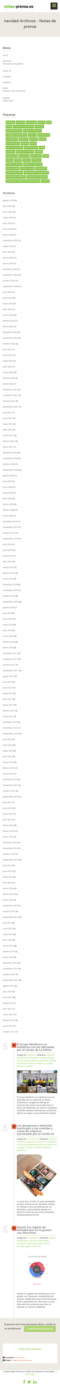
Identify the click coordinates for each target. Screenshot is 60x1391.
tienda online (12, 168)
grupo (33, 143)
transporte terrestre (37, 177)
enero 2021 (8, 447)
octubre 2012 (9, 974)
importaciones (31, 147)
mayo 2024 (8, 246)
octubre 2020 (9, 464)
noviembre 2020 (10, 458)
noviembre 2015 (10, 785)
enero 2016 (8, 773)
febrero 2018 (9, 641)
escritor (33, 139)
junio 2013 (8, 928)
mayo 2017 (8, 693)
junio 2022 (8, 355)
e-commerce (11, 139)
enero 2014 (8, 899)
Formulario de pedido (13, 63)
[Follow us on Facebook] (24, 1384)
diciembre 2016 (10, 722)
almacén (20, 122)
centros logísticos (32, 130)
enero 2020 (8, 515)
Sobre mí (7, 71)
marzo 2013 (8, 945)
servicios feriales (14, 164)
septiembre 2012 (11, 980)
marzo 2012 (8, 1014)
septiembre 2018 (11, 601)
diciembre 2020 (10, 452)
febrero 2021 (9, 441)
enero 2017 (8, 716)
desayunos (21, 1141)
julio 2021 (7, 412)
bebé (49, 122)
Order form (8, 100)
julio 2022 (7, 349)
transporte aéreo (14, 172)
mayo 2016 (8, 750)
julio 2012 (7, 991)
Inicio (5, 55)
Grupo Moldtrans (14, 147)
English (6, 98)
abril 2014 (7, 882)
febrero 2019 (9, 573)
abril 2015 (7, 819)
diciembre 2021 (10, 389)
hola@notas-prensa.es (21, 1360)
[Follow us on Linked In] (35, 1384)
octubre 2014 (9, 854)
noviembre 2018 (10, 590)
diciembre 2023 (10, 269)
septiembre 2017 (11, 670)
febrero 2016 (9, 768)
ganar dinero (43, 1243)
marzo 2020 (8, 504)
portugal (36, 160)
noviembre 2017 (10, 659)
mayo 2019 (8, 555)
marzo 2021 (8, 435)
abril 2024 (7, 252)
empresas (23, 139)
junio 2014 (8, 871)
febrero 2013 (9, 951)
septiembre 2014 (11, 859)
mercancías (11, 156)
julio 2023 (7, 292)
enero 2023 (8, 326)
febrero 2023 (9, 320)
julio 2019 (7, 544)
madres (38, 151)
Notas (5, 88)
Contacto (7, 82)
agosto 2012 (8, 985)
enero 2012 (8, 1026)
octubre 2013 (9, 911)
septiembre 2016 (11, 733)
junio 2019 (8, 550)
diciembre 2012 (10, 963)
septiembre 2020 (11, 469)
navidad (52, 1060)
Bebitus (41, 122)
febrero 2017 (9, 710)
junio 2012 (8, 997)
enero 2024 (8, 263)
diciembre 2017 (10, 653)
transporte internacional (36, 172)
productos (39, 1063)
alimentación (22, 1057)
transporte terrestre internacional (22, 181)
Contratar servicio (40, 1328)
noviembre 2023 (10, 275)
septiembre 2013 (11, 917)
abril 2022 (7, 366)
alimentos (33, 1057)
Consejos (7, 76)
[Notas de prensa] (18, 6)
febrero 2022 (9, 378)
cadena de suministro (23, 126)
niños (45, 156)
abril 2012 (7, 1008)
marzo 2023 (8, 315)
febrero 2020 (9, 510)
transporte (41, 168)
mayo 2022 (8, 361)
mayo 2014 (8, 877)
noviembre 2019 (10, 527)
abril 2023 (7, 309)
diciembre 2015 (10, 779)
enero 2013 (8, 957)
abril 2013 (7, 940)
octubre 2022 (9, 343)
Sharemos (36, 1246)
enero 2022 (8, 383)
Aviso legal (30, 1374)
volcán (30, 1066)
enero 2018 (8, 647)
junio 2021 (8, 418)
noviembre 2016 (10, 727)
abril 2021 (7, 429)
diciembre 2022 (10, 332)
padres (18, 160)
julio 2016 (7, 739)
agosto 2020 (8, 475)
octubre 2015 (9, 791)
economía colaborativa (27, 1243)
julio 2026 (7, 206)
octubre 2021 (9, 401)
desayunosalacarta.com (36, 1144)
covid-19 (32, 135)
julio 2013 (7, 922)
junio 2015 (8, 808)
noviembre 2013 (10, 905)
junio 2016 (8, 745)
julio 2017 (7, 682)
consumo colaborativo (38, 1240)
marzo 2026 (8, 229)
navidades (46, 1147)
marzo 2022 (8, 372)
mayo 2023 (8, 303)
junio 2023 (8, 297)
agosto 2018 (8, 607)
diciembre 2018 (10, 584)
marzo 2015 (8, 825)
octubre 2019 (9, 533)
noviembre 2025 (10, 240)
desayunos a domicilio (36, 1141)
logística (10, 151)
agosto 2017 (8, 676)
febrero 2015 (9, 831)
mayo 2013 (8, 934)
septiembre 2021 (11, 406)
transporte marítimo (15, 177)
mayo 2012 (8, 1003)
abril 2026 (7, 223)
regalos (28, 1246)
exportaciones (12, 143)
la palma (26, 1060)
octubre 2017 (9, 664)
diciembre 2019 (10, 521)
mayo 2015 (8, 813)
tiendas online (27, 168)
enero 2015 (8, 836)
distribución (43, 135)
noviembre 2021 (10, 395)
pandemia (21, 1150)
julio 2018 (7, 613)
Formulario (20, 1357)
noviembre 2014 (10, 848)
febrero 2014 (9, 894)
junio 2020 (8, 487)
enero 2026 (8, 234)
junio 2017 (8, 687)
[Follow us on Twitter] (29, 1384)
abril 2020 (7, 498)
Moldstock (24, 156)
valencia (45, 181)
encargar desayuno (25, 1147)
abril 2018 (7, 630)
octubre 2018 (9, 596)
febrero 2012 (9, 1020)
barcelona (31, 122)
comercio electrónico (16, 135)
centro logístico (14, 130)
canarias (39, 126)
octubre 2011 (9, 1031)
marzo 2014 (8, 888)
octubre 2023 (9, 280)
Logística (31, 1055)
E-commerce (32, 1139)
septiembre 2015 (11, 796)
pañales (26, 160)
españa (42, 139)
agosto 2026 (8, 200)
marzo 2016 (8, 762)
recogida (48, 1063)
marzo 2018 (8, 636)
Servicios (7, 61)
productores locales (25, 1063)
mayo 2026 (8, 217)
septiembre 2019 (11, 538)
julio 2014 (7, 865)
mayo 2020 (8, 492)
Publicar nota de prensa (14, 90)
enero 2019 (8, 578)
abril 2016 (7, 756)
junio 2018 (8, 619)
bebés (8, 126)
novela (9, 160)
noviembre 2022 (10, 338)
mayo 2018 (8, 624)
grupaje (24, 143)
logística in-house (25, 151)
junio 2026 (8, 211)
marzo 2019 (8, 567)
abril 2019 (7, 561)
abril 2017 (7, 699)
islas (19, 1060)
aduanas (10, 122)
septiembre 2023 (11, 286)
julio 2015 (7, 802)
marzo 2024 (8, 257)
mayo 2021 (8, 424)
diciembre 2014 (10, 842)
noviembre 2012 (10, 968)
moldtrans (36, 156)
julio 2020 (7, 481)
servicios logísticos (33, 164)
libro (42, 147)
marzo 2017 (8, 705)
